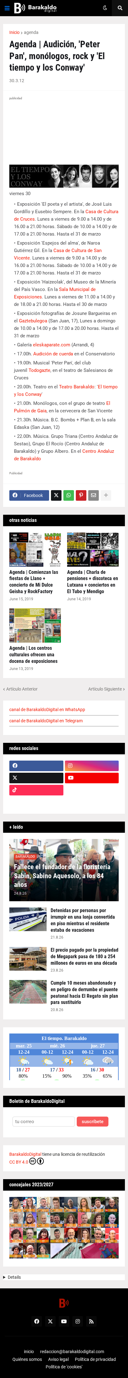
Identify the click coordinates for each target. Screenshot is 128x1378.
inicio (29, 1351)
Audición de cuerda (53, 354)
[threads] (92, 802)
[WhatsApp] (68, 495)
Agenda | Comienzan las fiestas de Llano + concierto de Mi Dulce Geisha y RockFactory (33, 581)
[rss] (91, 1321)
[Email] (93, 495)
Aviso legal (58, 1359)
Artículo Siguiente (105, 689)
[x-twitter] (36, 778)
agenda (31, 32)
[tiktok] (36, 790)
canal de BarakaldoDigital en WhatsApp (47, 709)
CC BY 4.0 (18, 1162)
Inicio (14, 32)
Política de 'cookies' (64, 1366)
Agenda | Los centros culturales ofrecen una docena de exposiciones (33, 654)
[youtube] (92, 778)
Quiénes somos (27, 1359)
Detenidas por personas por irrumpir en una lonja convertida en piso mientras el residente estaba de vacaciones (83, 920)
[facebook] (36, 766)
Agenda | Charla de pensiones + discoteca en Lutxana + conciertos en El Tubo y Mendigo (92, 581)
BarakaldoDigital (25, 1154)
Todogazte (39, 370)
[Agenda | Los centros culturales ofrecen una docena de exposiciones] (35, 625)
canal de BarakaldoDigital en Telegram (46, 720)
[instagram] (92, 766)
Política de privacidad (95, 1359)
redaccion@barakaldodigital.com (72, 1351)
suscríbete (92, 1121)
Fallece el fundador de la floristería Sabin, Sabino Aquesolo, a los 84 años (62, 875)
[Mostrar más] (106, 495)
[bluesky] (92, 790)
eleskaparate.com (51, 345)
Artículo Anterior (22, 689)
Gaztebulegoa (33, 321)
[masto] (36, 802)
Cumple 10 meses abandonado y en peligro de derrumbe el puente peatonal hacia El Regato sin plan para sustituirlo (84, 992)
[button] (7, 8)
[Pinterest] (81, 495)
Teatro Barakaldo (76, 387)
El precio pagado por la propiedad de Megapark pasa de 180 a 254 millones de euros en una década (84, 956)
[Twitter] (56, 495)
